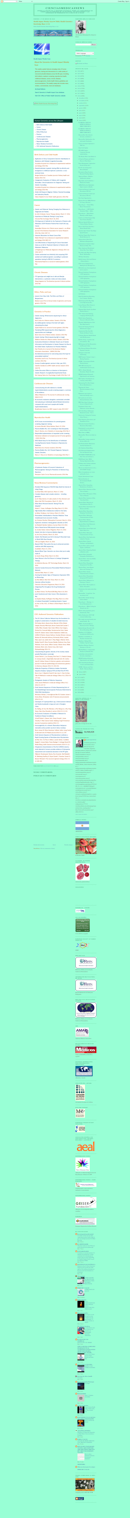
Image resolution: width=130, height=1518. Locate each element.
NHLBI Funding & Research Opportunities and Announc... (87, 375)
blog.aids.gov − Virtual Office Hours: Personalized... (86, 206)
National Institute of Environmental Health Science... (85, 480)
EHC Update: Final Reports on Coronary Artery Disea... (86, 379)
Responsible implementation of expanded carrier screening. (52, 433)
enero (80, 674)
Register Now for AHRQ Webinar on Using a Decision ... (87, 201)
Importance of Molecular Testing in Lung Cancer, (49, 216)
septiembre (82, 105)
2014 (78, 680)
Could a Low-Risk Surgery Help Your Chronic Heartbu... (87, 219)
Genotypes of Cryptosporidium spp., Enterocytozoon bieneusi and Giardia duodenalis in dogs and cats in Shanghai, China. (53, 704)
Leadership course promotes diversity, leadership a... (86, 655)
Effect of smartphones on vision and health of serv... (87, 473)
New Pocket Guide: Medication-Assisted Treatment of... (87, 444)
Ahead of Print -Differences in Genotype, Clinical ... (86, 581)
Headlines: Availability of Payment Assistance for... (86, 637)
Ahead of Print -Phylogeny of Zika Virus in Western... (87, 494)
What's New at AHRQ (84, 432)
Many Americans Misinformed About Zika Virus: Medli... (86, 249)
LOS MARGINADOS (83, 1251)
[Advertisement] (48, 830)
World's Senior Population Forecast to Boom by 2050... (86, 319)
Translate (88, 56)
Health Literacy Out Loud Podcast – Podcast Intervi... (87, 260)
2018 (78, 91)
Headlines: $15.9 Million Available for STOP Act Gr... (86, 633)
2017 (78, 93)
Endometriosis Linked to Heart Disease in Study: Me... (86, 245)
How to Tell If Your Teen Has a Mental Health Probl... (86, 227)
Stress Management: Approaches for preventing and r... (87, 164)
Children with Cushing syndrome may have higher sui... (87, 464)
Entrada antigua (68, 845)
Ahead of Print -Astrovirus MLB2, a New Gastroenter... (87, 559)
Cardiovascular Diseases (44, 136)
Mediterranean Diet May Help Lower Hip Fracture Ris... (86, 301)
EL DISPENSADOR (82, 1244)
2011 (78, 687)
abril (80, 118)
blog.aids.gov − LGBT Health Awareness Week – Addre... (86, 210)
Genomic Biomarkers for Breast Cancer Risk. (48, 235)
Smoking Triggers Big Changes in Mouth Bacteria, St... (87, 236)
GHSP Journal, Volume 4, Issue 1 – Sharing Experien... (87, 358)
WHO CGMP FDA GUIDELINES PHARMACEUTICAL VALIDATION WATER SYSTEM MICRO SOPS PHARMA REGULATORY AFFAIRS (86, 1349)
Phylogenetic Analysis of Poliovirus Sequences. (49, 680)
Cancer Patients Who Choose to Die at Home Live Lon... (87, 306)
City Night (87, 1383)
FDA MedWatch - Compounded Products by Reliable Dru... (87, 650)
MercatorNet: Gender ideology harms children (86, 598)
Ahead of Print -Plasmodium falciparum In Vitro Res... (86, 564)
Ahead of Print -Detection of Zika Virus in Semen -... (87, 490)
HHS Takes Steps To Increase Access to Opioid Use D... (86, 403)
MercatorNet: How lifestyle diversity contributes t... (86, 136)
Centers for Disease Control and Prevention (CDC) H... (87, 190)
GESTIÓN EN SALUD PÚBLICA (86, 1264)
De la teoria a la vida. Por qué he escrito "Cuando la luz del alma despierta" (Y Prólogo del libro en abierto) (89, 1318)
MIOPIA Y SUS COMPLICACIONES (90, 1366)
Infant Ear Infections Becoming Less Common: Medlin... (87, 297)
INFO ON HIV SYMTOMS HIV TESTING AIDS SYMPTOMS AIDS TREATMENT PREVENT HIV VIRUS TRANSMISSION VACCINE (86, 1449)
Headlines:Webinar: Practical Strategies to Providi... (86, 646)
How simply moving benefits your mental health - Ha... (87, 620)
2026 (78, 71)
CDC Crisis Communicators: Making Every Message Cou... (87, 264)
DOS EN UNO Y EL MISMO (84, 1342)
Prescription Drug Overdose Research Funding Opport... (86, 173)
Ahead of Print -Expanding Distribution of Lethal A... (86, 486)
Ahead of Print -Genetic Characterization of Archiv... (86, 572)
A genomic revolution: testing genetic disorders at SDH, (51, 522)
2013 (78, 682)
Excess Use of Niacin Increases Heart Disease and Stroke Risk (90, 1356)
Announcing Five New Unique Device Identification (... (86, 384)
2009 (78, 692)
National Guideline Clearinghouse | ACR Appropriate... (87, 273)
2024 (78, 76)
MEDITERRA (81, 1464)
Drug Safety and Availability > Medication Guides (86, 181)
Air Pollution (82, 294)
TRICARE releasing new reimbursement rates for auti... (87, 366)
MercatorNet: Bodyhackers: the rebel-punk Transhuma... (87, 140)
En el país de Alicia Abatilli (84, 1376)
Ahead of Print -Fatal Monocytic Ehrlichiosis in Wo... (87, 525)
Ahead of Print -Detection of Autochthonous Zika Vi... (86, 503)
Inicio (54, 845)
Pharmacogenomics (42, 139)
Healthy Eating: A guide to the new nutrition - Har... (86, 340)
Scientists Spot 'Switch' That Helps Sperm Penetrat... (87, 231)
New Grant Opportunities (85, 198)
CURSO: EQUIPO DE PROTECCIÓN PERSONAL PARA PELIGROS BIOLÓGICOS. (89, 1281)
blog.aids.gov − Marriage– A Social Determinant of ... (86, 603)
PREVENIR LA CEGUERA (84, 1364)
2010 (78, 690)
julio (80, 110)
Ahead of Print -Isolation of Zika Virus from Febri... (87, 499)
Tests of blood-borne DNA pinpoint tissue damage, (50, 527)
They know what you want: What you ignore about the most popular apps (86, 1246)
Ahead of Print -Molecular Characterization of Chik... (86, 516)
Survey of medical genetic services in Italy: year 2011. (51, 363)
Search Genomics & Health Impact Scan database (49, 92)
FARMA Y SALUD (82, 1439)
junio (80, 113)
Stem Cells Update (83, 148)
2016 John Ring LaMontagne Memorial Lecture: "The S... (86, 412)
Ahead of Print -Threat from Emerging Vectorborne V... (86, 512)
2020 (78, 86)
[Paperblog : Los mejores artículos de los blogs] (80, 912)
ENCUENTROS (81, 1394)
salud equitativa (91, 739)
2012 (78, 685)
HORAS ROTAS (81, 1300)
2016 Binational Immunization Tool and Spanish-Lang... (87, 451)
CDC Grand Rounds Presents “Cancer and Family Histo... (86, 663)
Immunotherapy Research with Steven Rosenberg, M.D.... (86, 629)
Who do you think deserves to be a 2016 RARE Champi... (87, 468)
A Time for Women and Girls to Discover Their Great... (86, 160)
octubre (81, 103)
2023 (78, 78)
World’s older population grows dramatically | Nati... (87, 611)
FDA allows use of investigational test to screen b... (87, 269)
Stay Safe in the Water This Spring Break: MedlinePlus (87, 253)
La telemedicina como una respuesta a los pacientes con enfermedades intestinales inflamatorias (90, 1331)
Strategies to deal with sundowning (84, 353)
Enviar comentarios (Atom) (48, 848)
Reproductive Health (43, 141)
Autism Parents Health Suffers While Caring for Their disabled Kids (90, 1409)
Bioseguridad (81, 1276)
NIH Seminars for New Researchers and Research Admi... (87, 345)
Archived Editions (40, 89)
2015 (78, 677)
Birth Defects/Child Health (44, 125)
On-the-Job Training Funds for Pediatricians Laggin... (86, 327)
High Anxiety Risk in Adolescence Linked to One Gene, (51, 511)
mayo (80, 115)
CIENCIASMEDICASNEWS (65, 8)
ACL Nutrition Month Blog (86, 448)
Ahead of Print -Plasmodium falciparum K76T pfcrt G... (86, 577)
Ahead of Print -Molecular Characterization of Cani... (86, 533)
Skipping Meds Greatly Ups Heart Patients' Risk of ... (87, 310)
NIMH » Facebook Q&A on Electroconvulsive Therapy (86, 624)
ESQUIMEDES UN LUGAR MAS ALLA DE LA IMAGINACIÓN (86, 1418)
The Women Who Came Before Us (87, 156)
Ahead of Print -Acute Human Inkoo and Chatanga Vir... (86, 568)
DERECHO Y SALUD (83, 1288)
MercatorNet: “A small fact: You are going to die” (87, 594)
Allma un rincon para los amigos (86, 1467)
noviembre (82, 100)
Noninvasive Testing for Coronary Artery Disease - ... (87, 416)
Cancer (39, 127)
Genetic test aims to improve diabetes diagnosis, (49, 532)
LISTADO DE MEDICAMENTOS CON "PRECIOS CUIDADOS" (85, 1441)
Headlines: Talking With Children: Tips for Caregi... (86, 642)
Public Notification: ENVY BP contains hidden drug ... (86, 616)
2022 (78, 81)
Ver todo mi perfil (81, 814)
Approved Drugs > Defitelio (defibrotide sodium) (86, 177)
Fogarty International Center (86, 476)
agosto (81, 108)
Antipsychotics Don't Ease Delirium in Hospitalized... (86, 240)
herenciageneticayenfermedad (85, 1234)
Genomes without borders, (43, 582)
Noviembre (80, 1378)
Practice (39, 134)
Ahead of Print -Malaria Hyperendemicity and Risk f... (87, 520)
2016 (78, 96)
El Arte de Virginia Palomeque (85, 1382)
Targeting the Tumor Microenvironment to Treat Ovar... (86, 389)
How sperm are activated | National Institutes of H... (86, 399)
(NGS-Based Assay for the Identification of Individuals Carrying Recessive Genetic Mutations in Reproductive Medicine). (51, 443)
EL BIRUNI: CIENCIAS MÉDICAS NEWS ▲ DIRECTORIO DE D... (85, 124)
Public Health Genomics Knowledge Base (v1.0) (46, 26)
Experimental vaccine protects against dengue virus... (86, 429)
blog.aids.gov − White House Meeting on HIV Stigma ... (86, 214)
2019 (78, 88)
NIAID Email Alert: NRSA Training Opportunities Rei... (87, 460)
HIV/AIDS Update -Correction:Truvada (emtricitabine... (84, 152)
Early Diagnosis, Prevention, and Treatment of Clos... (87, 420)
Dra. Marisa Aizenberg (83, 1326)
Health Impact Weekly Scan (42, 59)
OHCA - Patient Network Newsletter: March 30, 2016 (86, 371)
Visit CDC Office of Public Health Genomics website (50, 96)
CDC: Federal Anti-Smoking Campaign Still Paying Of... (86, 314)
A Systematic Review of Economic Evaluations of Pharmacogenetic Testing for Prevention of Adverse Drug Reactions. (52, 470)
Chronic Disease (41, 129)
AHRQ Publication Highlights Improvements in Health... (86, 186)
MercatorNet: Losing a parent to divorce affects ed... (87, 440)
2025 (78, 73)
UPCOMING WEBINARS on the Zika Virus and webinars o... (87, 455)
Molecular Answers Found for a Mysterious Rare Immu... (87, 425)
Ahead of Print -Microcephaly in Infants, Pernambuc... (87, 585)
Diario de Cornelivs (82, 1313)
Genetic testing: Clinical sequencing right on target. (50, 337)
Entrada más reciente (39, 845)
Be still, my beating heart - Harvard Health (85, 168)
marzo (80, 120)
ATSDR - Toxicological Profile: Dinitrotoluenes (87, 362)
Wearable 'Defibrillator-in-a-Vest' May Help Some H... (87, 323)
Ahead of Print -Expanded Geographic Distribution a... (86, 555)
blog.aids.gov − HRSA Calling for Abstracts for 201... (87, 607)
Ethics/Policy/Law (42, 132)
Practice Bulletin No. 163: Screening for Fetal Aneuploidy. (52, 428)
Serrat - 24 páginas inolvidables (89, 1395)
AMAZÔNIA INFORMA (84, 1431)
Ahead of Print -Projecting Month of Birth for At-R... (87, 551)
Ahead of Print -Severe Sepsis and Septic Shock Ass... (87, 529)
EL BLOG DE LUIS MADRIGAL (82, 1340)
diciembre (81, 98)
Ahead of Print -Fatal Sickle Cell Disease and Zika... (87, 507)
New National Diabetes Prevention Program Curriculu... (87, 349)
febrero (81, 672)
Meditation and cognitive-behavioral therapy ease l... (86, 394)
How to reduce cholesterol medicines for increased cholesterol (90, 1456)
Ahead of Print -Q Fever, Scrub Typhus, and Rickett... (86, 546)
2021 (78, 83)
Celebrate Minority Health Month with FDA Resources (87, 336)
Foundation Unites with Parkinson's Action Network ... (87, 407)
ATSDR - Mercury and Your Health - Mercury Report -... (86, 668)
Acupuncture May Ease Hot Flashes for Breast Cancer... (86, 332)
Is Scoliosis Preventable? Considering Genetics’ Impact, (51, 601)
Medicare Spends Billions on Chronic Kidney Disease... (86, 223)
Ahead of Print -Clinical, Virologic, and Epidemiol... (86, 542)
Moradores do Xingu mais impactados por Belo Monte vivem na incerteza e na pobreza (86, 1433)
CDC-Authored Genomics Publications (48, 146)
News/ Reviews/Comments (45, 144)
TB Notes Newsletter (84, 257)
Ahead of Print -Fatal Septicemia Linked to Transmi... (87, 538)
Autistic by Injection (82, 1405)
